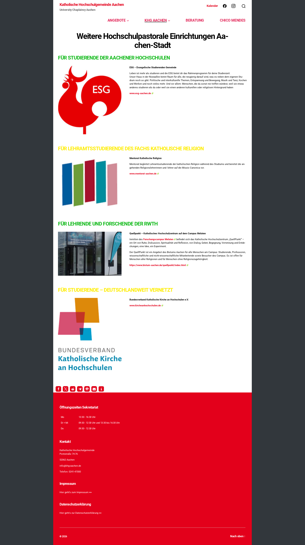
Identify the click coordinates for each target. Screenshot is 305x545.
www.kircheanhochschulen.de (145, 305)
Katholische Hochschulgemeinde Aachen (92, 5)
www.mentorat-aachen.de (142, 173)
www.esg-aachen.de (140, 93)
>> (90, 492)
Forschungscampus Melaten (158, 239)
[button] (58, 389)
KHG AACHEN (156, 20)
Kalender (212, 5)
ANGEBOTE (117, 20)
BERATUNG (195, 20)
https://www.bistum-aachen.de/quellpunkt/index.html (157, 265)
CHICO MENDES (232, 20)
